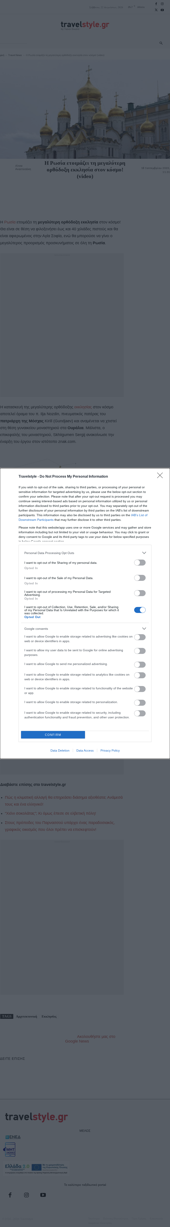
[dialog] (85, 613)
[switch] (140, 563)
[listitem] (85, 553)
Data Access (85, 750)
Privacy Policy (110, 750)
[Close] (161, 477)
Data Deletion (60, 750)
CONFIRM (53, 735)
